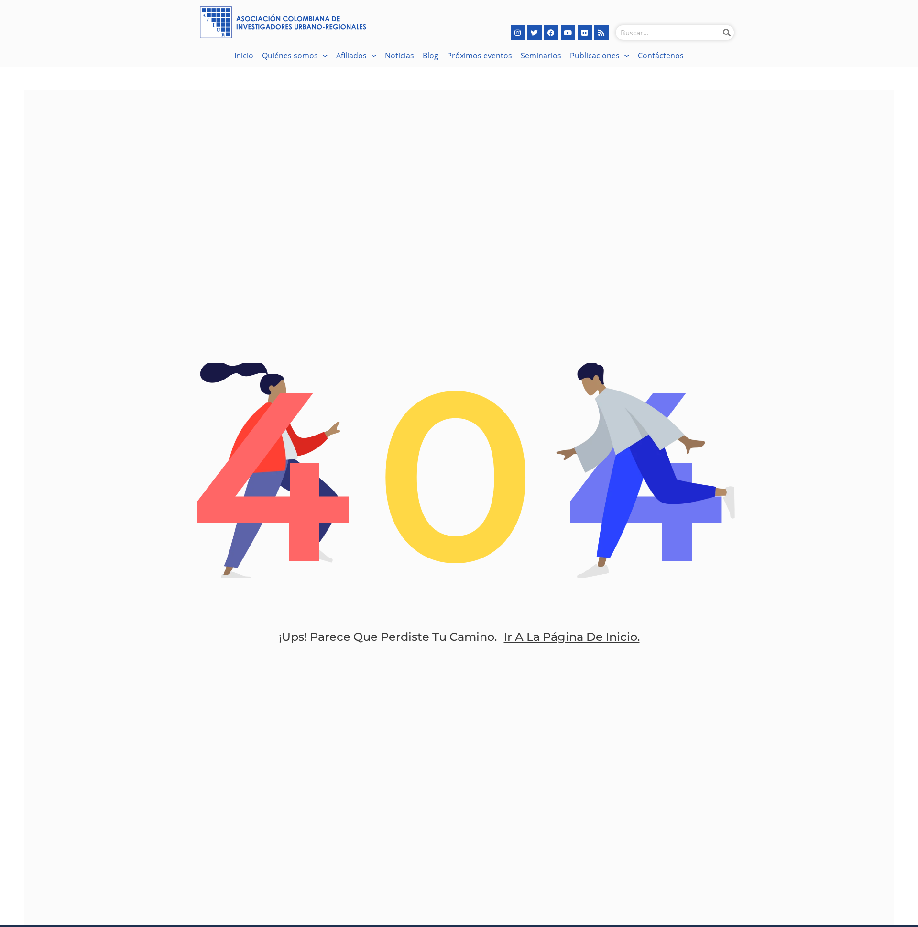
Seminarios (541, 55)
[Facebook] (551, 32)
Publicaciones (595, 55)
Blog (430, 55)
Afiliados (351, 55)
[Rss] (601, 32)
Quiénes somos (290, 55)
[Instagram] (518, 32)
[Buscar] (727, 32)
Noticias (399, 55)
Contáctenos (661, 55)
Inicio (243, 55)
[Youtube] (568, 32)
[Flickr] (585, 32)
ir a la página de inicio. (572, 637)
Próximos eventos (479, 55)
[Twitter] (534, 32)
